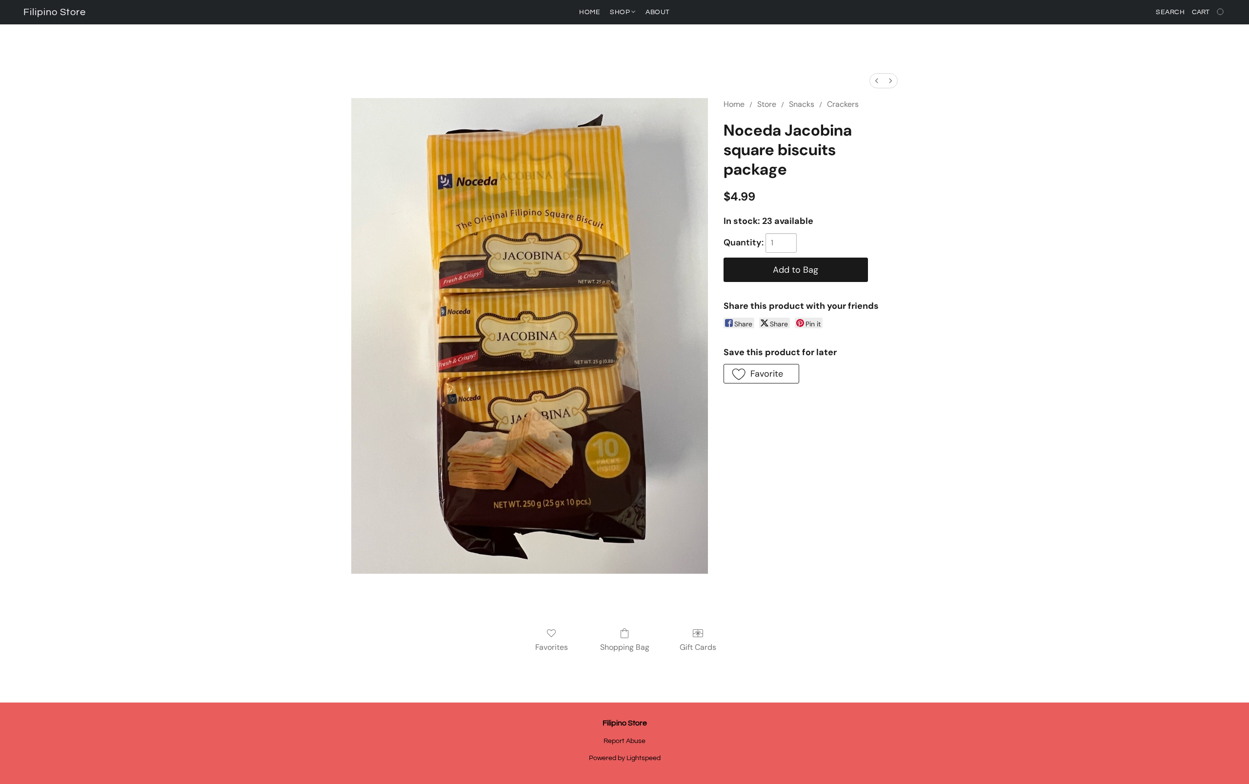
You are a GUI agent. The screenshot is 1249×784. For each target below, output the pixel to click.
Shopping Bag (624, 647)
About (657, 12)
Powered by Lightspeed (625, 758)
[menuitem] (877, 81)
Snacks (801, 104)
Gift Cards (698, 647)
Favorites (551, 647)
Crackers (843, 104)
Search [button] (1170, 12)
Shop (621, 12)
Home (589, 12)
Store (766, 104)
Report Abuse (624, 741)
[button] (54, 12)
